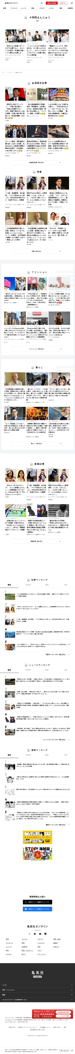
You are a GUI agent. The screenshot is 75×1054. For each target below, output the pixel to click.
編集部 (55, 943)
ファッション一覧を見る (36, 349)
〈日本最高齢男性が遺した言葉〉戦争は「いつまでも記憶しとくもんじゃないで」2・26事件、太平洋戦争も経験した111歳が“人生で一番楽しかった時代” (15, 234)
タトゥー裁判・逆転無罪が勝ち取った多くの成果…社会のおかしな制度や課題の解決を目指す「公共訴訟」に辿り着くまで (15, 146)
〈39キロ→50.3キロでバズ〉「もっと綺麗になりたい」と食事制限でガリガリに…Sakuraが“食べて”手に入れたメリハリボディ (15, 490)
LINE (45, 934)
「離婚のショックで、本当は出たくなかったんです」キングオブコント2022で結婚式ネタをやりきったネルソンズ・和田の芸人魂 (58, 50)
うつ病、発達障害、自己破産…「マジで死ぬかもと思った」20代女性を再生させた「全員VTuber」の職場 (15, 196)
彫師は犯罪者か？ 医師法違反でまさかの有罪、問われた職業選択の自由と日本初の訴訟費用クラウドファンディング (37, 146)
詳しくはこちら (65, 1050)
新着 (4, 8)
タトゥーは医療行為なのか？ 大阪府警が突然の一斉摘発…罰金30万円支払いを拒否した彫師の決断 (58, 145)
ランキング (14, 8)
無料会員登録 (51, 3)
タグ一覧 (10, 72)
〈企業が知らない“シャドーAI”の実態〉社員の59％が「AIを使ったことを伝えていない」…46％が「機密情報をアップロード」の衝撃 (15, 525)
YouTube (40, 934)
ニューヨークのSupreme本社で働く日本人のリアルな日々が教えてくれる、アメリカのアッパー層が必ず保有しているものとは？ (14, 333)
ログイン (63, 3)
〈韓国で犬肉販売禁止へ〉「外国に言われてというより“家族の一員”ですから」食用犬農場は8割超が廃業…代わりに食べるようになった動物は (37, 526)
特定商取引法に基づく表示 (37, 1029)
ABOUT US (12, 1027)
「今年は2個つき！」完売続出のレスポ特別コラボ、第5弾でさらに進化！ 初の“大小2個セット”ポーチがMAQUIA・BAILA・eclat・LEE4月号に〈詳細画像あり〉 (37, 299)
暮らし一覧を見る (36, 443)
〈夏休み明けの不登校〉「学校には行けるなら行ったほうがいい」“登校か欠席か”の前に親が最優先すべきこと (58, 525)
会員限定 (70, 8)
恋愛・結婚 (56, 939)
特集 (32, 8)
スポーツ (40, 939)
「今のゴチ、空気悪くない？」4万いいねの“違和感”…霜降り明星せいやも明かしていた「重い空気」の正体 (58, 233)
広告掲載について (45, 1027)
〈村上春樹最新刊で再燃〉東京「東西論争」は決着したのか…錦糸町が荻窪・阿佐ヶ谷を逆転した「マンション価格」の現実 (36, 109)
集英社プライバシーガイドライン (27, 1027)
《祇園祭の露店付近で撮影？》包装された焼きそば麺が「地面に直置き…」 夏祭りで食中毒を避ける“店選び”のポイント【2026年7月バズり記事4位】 (37, 428)
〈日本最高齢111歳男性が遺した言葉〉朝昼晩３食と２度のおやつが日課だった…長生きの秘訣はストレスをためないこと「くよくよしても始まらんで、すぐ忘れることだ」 (37, 235)
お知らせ (56, 946)
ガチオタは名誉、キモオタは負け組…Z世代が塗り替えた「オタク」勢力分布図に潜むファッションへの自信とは (59, 332)
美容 (39, 946)
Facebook (35, 934)
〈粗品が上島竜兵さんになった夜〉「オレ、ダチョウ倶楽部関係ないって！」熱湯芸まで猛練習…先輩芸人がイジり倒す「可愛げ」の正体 (58, 198)
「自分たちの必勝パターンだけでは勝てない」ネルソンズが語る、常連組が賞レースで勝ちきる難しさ (15, 49)
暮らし (28, 226)
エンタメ (51, 8)
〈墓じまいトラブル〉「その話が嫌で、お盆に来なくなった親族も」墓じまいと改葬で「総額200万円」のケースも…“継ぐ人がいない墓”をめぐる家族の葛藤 (37, 394)
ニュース (23, 8)
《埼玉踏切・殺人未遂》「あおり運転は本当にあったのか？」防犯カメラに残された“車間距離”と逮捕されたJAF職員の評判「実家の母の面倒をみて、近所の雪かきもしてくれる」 (43, 729)
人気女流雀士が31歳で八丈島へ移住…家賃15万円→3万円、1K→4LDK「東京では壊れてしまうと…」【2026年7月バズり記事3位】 (59, 428)
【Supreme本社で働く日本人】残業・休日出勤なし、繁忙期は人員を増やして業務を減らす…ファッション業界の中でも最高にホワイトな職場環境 (37, 333)
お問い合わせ (57, 1027)
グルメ (40, 950)
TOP (3, 72)
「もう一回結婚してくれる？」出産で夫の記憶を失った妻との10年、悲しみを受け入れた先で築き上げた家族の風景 (15, 427)
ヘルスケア (41, 943)
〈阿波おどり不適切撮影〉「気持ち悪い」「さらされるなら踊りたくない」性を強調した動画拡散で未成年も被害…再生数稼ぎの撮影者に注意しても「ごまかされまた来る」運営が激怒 (42, 705)
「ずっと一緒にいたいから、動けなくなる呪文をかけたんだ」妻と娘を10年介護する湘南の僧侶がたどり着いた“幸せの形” (59, 392)
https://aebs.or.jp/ (23, 1022)
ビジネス (42, 8)
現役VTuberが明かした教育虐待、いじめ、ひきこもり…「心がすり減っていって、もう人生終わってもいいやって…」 (37, 197)
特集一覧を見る (36, 251)
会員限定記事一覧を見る (36, 162)
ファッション (7, 291)
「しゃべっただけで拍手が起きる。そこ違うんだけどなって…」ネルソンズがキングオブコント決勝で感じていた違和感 (36, 50)
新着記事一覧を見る (37, 541)
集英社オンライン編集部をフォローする (39, 902)
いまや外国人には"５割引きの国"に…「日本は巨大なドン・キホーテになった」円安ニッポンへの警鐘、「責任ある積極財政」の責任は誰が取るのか (58, 110)
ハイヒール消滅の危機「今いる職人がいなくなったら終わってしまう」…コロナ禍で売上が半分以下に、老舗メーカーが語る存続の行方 (59, 298)
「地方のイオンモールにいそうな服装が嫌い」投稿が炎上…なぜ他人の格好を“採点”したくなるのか (15, 297)
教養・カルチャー (31, 102)
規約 (65, 1027)
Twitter (29, 934)
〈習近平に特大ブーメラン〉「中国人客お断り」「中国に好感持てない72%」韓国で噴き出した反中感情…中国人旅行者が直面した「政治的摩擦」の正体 (15, 111)
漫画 (61, 8)
